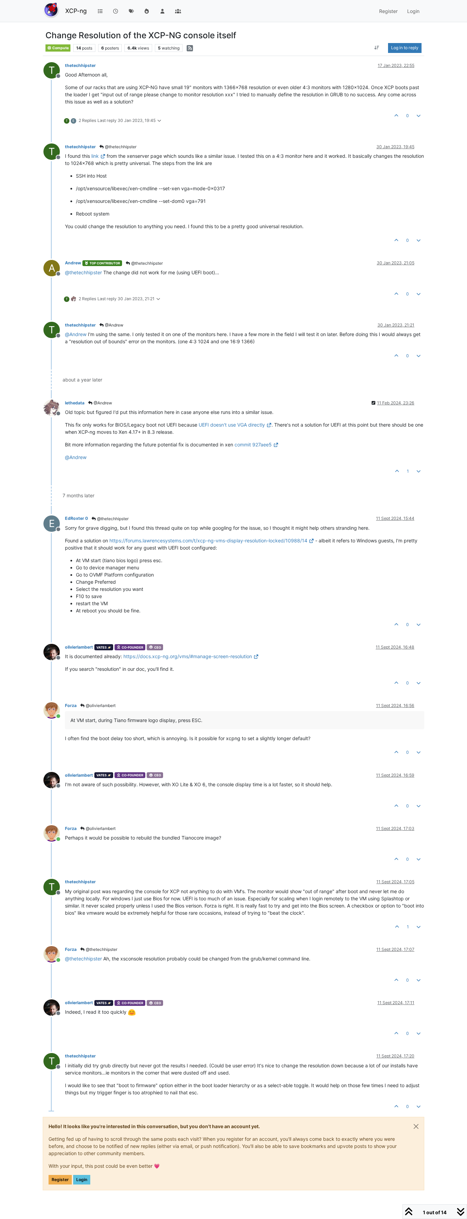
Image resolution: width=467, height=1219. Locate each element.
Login (81, 1179)
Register (60, 1179)
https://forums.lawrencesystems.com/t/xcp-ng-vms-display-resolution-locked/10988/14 (208, 540)
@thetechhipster (120, 146)
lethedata (74, 402)
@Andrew (113, 325)
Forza (71, 705)
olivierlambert (79, 647)
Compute (60, 48)
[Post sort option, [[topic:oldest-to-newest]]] (377, 48)
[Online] (54, 710)
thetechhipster (80, 65)
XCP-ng (76, 10)
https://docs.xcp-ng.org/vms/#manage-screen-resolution (187, 656)
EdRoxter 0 (76, 518)
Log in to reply (404, 47)
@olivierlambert (100, 705)
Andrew (73, 262)
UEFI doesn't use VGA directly (232, 425)
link (95, 156)
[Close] (416, 1126)
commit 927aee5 (253, 444)
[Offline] (54, 407)
